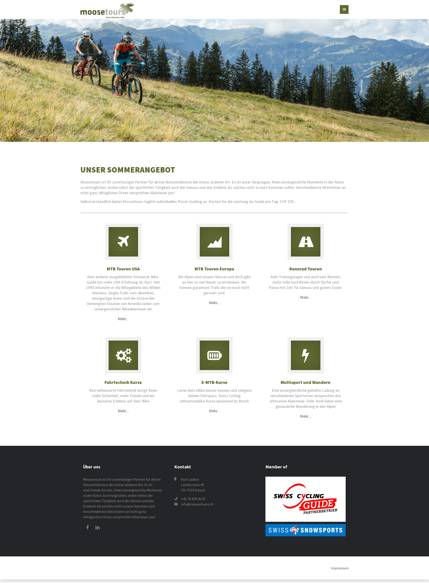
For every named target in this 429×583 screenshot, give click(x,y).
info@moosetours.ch (197, 493)
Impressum (340, 557)
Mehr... (123, 313)
